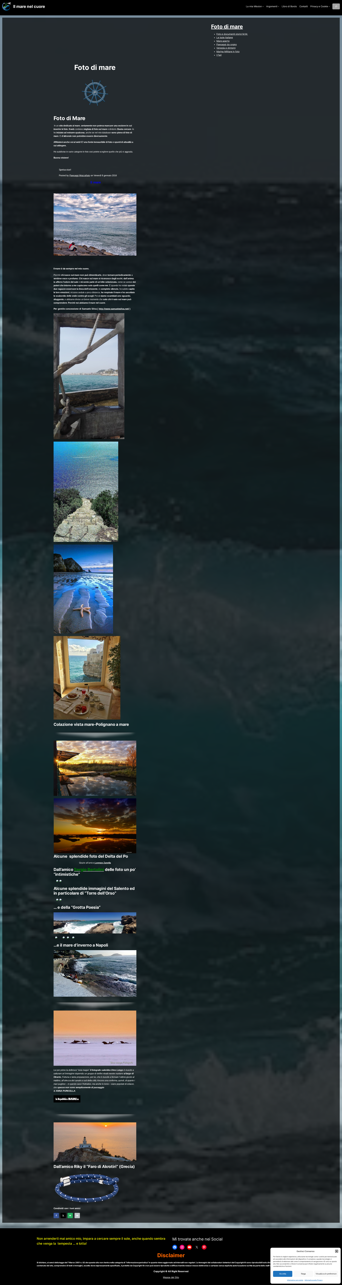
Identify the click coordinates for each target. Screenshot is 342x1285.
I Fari (218, 55)
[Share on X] (63, 1215)
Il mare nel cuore (29, 6)
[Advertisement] (95, 42)
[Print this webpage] (77, 1215)
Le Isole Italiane (224, 37)
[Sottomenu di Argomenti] (278, 6)
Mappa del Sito (171, 1277)
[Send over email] (70, 1215)
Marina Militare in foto (228, 51)
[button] (336, 1251)
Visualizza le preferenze (326, 1274)
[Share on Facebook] (56, 1215)
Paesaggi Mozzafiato (79, 175)
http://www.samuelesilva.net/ (114, 309)
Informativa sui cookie (295, 1280)
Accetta (282, 1274)
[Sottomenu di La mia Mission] (263, 6)
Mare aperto (223, 41)
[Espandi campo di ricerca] (336, 6)
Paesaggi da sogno (226, 44)
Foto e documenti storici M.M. (232, 34)
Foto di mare (227, 26)
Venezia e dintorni (226, 48)
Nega (303, 1274)
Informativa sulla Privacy (314, 1280)
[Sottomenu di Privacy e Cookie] (329, 6)
